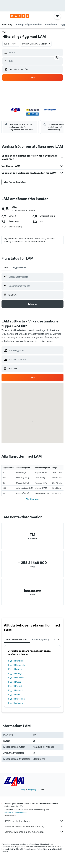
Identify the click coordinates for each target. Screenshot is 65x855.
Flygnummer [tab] (19, 267)
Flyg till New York (16, 677)
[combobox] (35, 277)
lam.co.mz (32, 590)
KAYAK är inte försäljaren (17, 820)
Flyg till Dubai (14, 682)
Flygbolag (32, 789)
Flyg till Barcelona (16, 698)
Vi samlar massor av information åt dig (24, 826)
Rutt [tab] (6, 267)
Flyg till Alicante (15, 703)
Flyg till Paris (14, 694)
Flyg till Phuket (15, 686)
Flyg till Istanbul (15, 690)
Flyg (23, 789)
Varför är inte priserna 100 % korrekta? (24, 831)
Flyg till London (15, 669)
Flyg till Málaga (15, 673)
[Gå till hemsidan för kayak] (19, 16)
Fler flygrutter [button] (32, 499)
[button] (5, 16)
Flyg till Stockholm (16, 665)
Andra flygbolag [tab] (40, 639)
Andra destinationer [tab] (16, 639)
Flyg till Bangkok (15, 660)
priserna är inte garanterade (16, 812)
